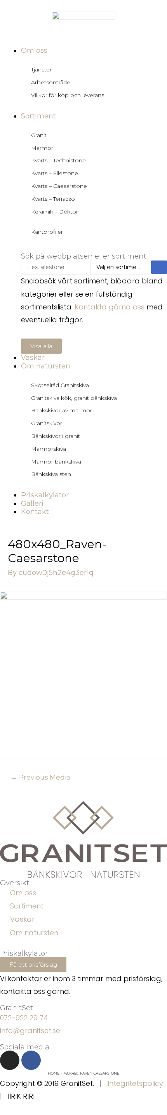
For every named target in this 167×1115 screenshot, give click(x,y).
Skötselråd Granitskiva (60, 385)
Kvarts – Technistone (58, 160)
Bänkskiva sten (51, 474)
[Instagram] (9, 1060)
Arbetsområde (50, 82)
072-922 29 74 (24, 1018)
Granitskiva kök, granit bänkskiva (74, 397)
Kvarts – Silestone (54, 173)
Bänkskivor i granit (55, 435)
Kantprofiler (47, 231)
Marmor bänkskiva (56, 461)
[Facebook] (31, 1060)
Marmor (42, 147)
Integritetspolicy (135, 1083)
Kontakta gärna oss (109, 307)
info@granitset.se (30, 1030)
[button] (41, 346)
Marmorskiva (48, 448)
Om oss (23, 893)
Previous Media (40, 777)
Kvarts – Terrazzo (53, 198)
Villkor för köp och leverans (67, 95)
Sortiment (26, 906)
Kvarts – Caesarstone (59, 185)
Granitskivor (46, 423)
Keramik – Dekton (55, 211)
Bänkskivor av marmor (61, 410)
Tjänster (41, 69)
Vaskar (22, 919)
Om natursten (34, 933)
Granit (39, 135)
